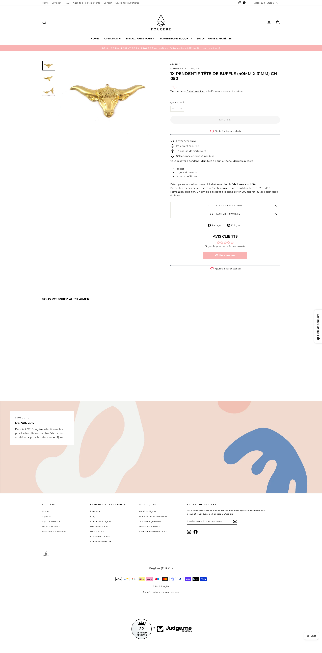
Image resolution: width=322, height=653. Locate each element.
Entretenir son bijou (100, 536)
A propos (111, 38)
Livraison (56, 3)
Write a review (225, 255)
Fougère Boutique (184, 68)
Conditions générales (150, 521)
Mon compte (97, 531)
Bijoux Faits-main (139, 38)
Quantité (177, 102)
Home (45, 3)
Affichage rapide (70, 362)
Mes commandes (99, 526)
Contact (108, 3)
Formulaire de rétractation (153, 531)
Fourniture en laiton (225, 206)
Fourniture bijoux (174, 38)
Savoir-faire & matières (214, 38)
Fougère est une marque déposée (161, 592)
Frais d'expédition (195, 91)
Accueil (174, 64)
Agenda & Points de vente (86, 3)
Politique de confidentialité (153, 516)
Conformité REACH (100, 541)
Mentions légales (147, 511)
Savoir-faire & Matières (127, 3)
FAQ (67, 3)
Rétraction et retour (149, 526)
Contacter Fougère (225, 214)
